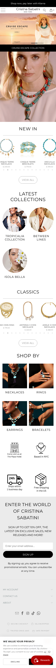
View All (28, 179)
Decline (15, 662)
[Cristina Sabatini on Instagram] (28, 613)
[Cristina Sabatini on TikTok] (33, 613)
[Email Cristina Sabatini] (17, 613)
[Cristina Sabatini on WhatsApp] (38, 613)
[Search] (44, 10)
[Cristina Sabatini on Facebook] (22, 613)
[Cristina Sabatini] (28, 10)
